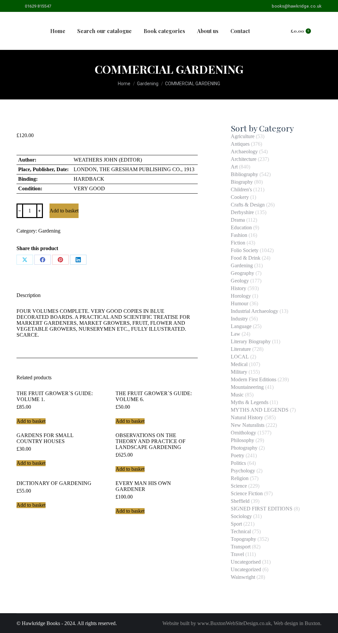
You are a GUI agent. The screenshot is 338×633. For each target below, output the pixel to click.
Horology (241, 296)
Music (237, 394)
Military (239, 372)
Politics (238, 463)
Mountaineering (247, 387)
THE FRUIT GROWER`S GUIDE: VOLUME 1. (55, 396)
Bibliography (244, 174)
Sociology (241, 516)
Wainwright (243, 577)
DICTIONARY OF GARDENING (54, 483)
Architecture (243, 159)
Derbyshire (242, 212)
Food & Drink (245, 258)
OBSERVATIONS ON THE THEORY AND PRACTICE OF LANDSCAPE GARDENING (151, 441)
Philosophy (242, 440)
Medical (239, 364)
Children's (241, 189)
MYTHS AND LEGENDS (259, 410)
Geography (242, 273)
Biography (242, 182)
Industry (239, 318)
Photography (244, 448)
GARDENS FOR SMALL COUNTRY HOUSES (45, 438)
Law (235, 334)
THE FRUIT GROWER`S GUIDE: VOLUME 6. (154, 396)
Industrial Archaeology (254, 311)
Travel (237, 554)
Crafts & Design (248, 204)
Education (241, 227)
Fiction (238, 242)
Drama (238, 220)
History (238, 288)
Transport (241, 546)
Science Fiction (247, 493)
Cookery (240, 197)
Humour (239, 303)
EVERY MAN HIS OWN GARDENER (143, 486)
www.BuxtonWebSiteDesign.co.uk (234, 623)
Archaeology (244, 151)
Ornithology (243, 432)
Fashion (239, 235)
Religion (240, 478)
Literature (241, 349)
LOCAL (240, 356)
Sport (236, 524)
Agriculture (242, 136)
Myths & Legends (249, 402)
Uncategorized (246, 569)
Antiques (240, 144)
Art (234, 166)
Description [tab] (29, 295)
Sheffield (240, 501)
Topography (243, 539)
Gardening (49, 231)
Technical (241, 531)
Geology (240, 280)
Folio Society (244, 250)
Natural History (247, 417)
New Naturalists (247, 425)
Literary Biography (251, 341)
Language (241, 326)
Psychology (243, 470)
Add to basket (64, 210)
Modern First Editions (253, 379)
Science (239, 486)
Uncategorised (246, 562)
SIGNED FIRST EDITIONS (261, 508)
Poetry (237, 455)
